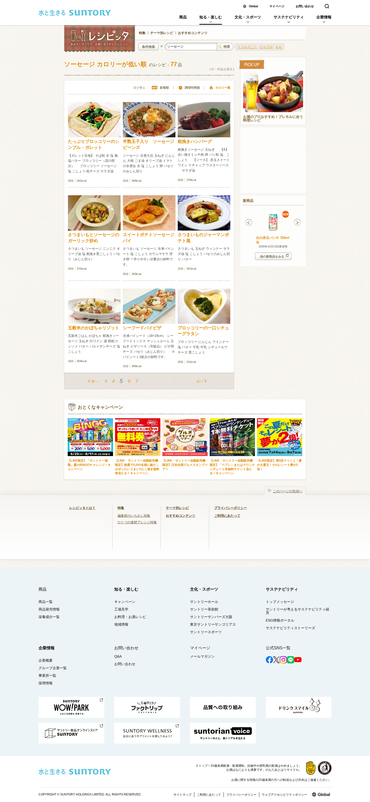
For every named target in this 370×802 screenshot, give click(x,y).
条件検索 (148, 47)
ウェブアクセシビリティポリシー (284, 794)
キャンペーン (124, 602)
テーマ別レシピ (161, 33)
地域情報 (121, 624)
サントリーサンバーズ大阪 (211, 617)
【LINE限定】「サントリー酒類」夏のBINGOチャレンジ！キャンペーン (89, 465)
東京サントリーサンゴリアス (213, 624)
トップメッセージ (280, 602)
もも (278, 47)
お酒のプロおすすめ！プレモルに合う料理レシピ (273, 118)
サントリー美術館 (204, 609)
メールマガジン (202, 656)
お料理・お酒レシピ (130, 617)
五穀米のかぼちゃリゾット (93, 328)
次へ (200, 381)
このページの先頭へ (287, 491)
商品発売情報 (49, 609)
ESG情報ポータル (280, 620)
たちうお (266, 47)
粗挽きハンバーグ (195, 141)
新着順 (164, 87)
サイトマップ (182, 794)
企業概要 (46, 660)
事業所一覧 (47, 675)
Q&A (118, 656)
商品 (183, 17)
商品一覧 (46, 602)
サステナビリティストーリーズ (290, 628)
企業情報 (323, 17)
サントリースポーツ (206, 632)
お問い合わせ (305, 6)
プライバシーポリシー (230, 508)
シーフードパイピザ (142, 328)
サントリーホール (204, 602)
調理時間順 (192, 87)
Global (253, 6)
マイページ (276, 6)
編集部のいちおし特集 (134, 516)
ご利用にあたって (227, 516)
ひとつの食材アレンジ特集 (137, 522)
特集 (142, 33)
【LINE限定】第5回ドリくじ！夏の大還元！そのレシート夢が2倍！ (279, 465)
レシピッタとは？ (82, 508)
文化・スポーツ (248, 17)
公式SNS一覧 (278, 648)
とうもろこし (247, 47)
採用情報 (46, 683)
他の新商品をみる (272, 256)
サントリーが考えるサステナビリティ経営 (297, 611)
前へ (94, 381)
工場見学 (121, 609)
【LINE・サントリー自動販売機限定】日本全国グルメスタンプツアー (185, 465)
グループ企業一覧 (53, 668)
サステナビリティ (289, 17)
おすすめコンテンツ (192, 33)
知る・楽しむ (210, 17)
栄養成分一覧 (49, 617)
